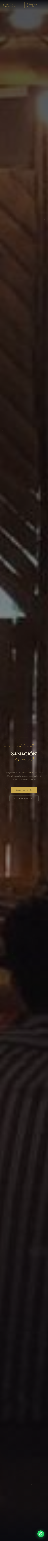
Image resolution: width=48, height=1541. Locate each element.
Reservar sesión (32, 5)
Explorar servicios (24, 798)
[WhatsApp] (40, 1533)
